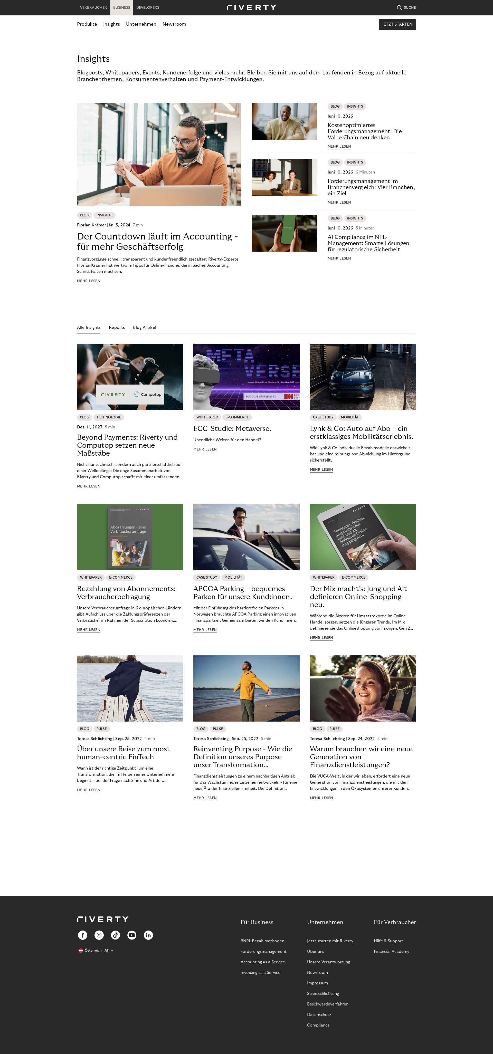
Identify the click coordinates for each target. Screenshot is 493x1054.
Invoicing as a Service (260, 973)
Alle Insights (89, 327)
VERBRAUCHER (93, 7)
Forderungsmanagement (264, 952)
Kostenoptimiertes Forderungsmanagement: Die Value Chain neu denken (365, 131)
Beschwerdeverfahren (327, 1004)
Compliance (318, 1025)
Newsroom (174, 24)
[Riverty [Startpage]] (250, 8)
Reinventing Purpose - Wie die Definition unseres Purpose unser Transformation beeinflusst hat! (242, 757)
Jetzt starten (397, 24)
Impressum (317, 983)
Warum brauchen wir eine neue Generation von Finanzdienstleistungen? (361, 757)
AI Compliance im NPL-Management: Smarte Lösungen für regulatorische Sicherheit (368, 243)
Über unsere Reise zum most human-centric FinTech (123, 753)
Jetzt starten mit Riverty (330, 941)
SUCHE (410, 7)
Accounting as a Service (263, 962)
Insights (111, 24)
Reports (117, 327)
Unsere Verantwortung (328, 962)
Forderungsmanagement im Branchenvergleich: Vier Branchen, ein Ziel (371, 187)
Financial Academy (391, 952)
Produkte (87, 24)
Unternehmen (141, 24)
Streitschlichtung (323, 994)
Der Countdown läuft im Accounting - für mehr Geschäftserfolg (157, 242)
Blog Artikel (144, 327)
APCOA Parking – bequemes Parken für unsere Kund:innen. (242, 593)
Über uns (315, 952)
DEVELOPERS (147, 7)
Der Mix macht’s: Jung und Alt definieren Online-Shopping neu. (358, 597)
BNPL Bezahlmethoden (262, 941)
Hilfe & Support (388, 941)
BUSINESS (121, 7)
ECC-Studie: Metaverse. (232, 429)
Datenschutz (319, 1015)
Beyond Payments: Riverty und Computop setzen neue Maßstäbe (127, 445)
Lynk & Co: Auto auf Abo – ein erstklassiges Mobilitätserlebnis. (361, 432)
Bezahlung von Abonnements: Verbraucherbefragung (126, 593)
